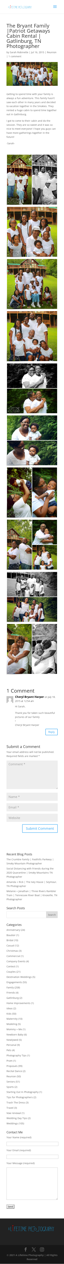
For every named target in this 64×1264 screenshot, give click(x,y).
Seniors (10, 1081)
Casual (10, 945)
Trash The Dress (15, 1102)
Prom (9, 1060)
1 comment (15, 56)
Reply (51, 732)
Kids (8, 1013)
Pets (8, 1050)
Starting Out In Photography (22, 1092)
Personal (11, 1045)
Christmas (12, 950)
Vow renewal (13, 1113)
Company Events (15, 961)
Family (10, 987)
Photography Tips (16, 1055)
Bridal (9, 940)
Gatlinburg (12, 997)
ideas (9, 1008)
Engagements (14, 982)
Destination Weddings (19, 977)
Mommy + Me (14, 1029)
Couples (11, 971)
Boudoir (11, 935)
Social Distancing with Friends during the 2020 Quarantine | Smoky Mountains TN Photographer (30, 872)
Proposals (12, 1066)
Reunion (51, 52)
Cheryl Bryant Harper (29, 697)
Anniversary (13, 929)
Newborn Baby (14, 1034)
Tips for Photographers (19, 1097)
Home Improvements (18, 1003)
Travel (9, 1107)
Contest (10, 966)
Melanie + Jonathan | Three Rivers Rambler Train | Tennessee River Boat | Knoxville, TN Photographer (31, 895)
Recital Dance (14, 1071)
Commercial (13, 956)
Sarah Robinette (19, 52)
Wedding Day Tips (16, 1118)
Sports (10, 1086)
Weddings (12, 1123)
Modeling (11, 1024)
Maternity (12, 1018)
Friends (10, 992)
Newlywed (12, 1039)
